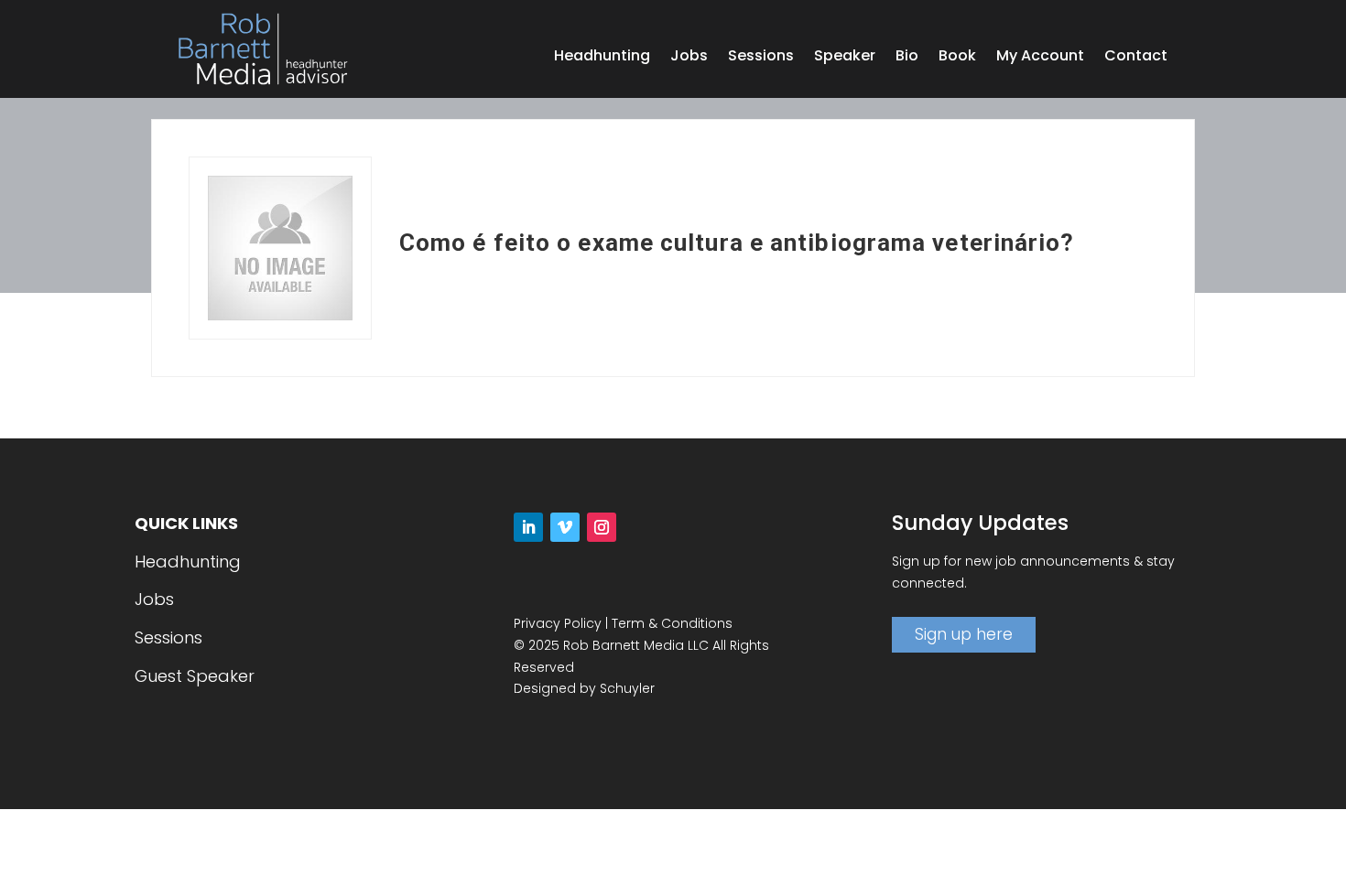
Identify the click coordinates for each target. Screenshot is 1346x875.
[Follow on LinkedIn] (528, 527)
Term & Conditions (672, 623)
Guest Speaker (195, 675)
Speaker (844, 57)
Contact (1135, 57)
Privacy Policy (558, 623)
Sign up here (964, 634)
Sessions (761, 57)
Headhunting (602, 57)
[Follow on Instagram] (601, 527)
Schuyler (627, 688)
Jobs (689, 57)
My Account (1040, 57)
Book (957, 57)
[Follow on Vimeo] (565, 527)
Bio (907, 57)
